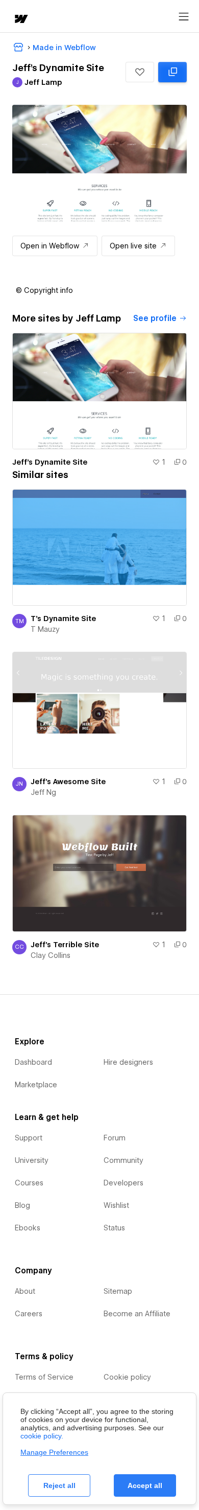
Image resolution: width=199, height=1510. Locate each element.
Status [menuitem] (114, 1228)
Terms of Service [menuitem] (44, 1377)
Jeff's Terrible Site (65, 945)
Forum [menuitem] (115, 1138)
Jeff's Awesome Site (68, 781)
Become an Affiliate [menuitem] (137, 1314)
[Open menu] (183, 17)
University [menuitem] (31, 1160)
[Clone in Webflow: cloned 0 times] (172, 72)
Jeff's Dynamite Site (49, 462)
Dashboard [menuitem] (33, 1062)
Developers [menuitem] (123, 1183)
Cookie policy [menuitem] (127, 1377)
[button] (140, 72)
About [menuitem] (25, 1291)
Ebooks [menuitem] (27, 1228)
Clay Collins (50, 955)
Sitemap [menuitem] (118, 1291)
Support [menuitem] (28, 1138)
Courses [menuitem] (29, 1183)
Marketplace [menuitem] (36, 1085)
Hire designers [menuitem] (128, 1062)
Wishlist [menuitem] (116, 1205)
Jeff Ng (43, 792)
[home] (20, 20)
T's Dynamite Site (63, 618)
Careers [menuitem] (28, 1314)
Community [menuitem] (123, 1160)
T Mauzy (45, 629)
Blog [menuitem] (22, 1205)
